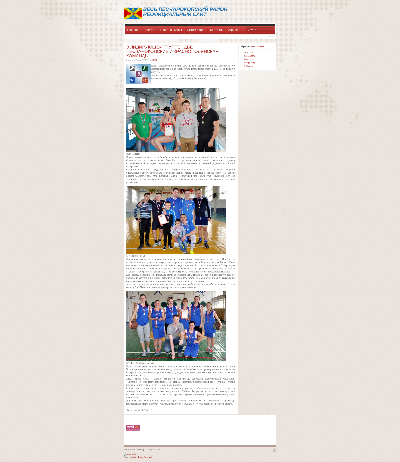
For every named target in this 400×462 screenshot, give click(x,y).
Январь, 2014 (249, 59)
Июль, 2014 (248, 52)
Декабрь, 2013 (249, 62)
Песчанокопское (164, 450)
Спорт (154, 60)
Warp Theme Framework (142, 457)
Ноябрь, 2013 (249, 66)
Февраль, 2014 (249, 55)
